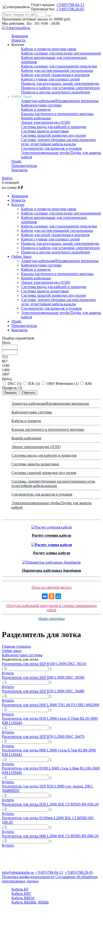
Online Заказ (21, 256)
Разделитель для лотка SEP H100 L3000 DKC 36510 (44, 664)
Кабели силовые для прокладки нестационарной (61, 53)
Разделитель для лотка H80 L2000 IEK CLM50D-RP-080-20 (50, 836)
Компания (19, 36)
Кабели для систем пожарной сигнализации (57, 70)
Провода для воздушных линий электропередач (60, 83)
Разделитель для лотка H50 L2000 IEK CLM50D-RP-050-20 (50, 804)
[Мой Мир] (58, 596)
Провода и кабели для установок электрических (60, 88)
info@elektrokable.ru (18, 872)
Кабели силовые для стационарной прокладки (59, 66)
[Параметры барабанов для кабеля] (51, 561)
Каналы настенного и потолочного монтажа (57, 114)
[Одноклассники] (51, 596)
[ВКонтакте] (45, 596)
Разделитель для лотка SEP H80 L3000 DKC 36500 (43, 677)
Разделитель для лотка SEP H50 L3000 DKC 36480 (43, 691)
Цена (6, 342)
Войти (7, 178)
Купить (8, 673)
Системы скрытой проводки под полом (53, 135)
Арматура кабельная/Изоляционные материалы (60, 101)
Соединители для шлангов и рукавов (51, 148)
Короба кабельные (36, 118)
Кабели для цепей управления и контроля (55, 75)
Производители (24, 166)
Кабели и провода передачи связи (48, 49)
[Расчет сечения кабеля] (51, 526)
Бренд (7, 379)
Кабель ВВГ (21, 894)
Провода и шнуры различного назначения (55, 92)
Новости (18, 40)
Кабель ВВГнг (23, 898)
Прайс (16, 161)
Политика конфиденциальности (28, 877)
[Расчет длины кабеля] (51, 543)
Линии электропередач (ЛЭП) (45, 122)
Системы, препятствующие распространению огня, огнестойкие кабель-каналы (58, 142)
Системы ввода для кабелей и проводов (53, 127)
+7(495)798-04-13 (70, 5)
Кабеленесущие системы (41, 105)
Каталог (18, 205)
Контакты (19, 170)
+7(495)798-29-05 (70, 9)
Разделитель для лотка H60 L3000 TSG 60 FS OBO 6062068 (50, 705)
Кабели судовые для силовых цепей (50, 79)
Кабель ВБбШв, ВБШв (30, 902)
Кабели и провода (36, 109)
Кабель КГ (20, 889)
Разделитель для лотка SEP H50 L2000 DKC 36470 (43, 736)
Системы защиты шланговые (45, 131)
